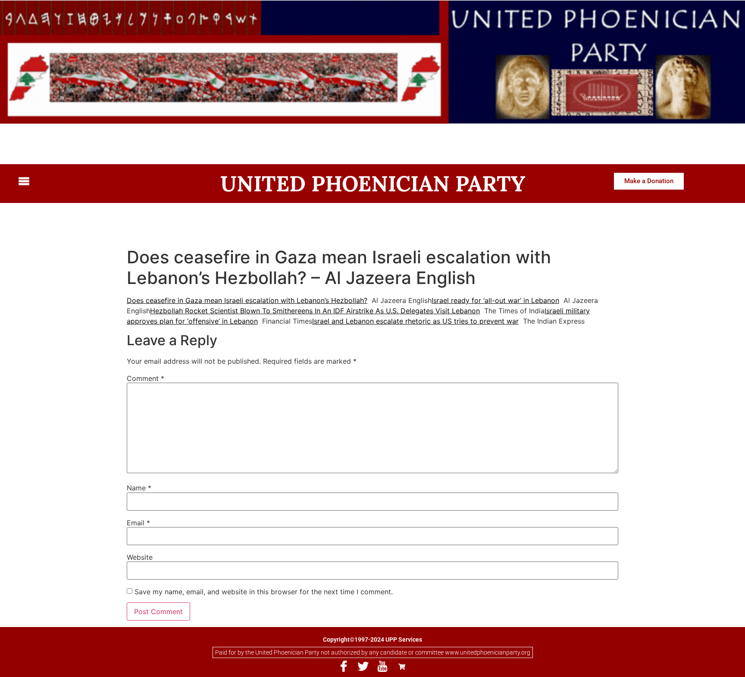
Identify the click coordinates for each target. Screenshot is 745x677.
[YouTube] (382, 666)
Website (140, 557)
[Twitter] (363, 666)
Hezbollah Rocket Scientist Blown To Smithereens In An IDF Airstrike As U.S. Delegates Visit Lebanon (315, 310)
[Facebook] (343, 666)
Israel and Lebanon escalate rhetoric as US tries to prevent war (415, 321)
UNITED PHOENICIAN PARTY (372, 183)
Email (138, 522)
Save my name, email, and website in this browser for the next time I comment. (264, 591)
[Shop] (401, 666)
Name (139, 487)
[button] (99, 182)
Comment (145, 378)
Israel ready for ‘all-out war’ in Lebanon (495, 300)
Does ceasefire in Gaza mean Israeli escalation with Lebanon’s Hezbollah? (247, 300)
